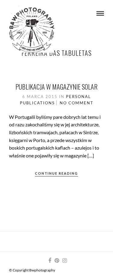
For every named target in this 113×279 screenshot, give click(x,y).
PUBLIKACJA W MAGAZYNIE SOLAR (56, 86)
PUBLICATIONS (37, 102)
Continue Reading (56, 173)
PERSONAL (78, 96)
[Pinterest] (56, 261)
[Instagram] (64, 261)
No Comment (76, 102)
